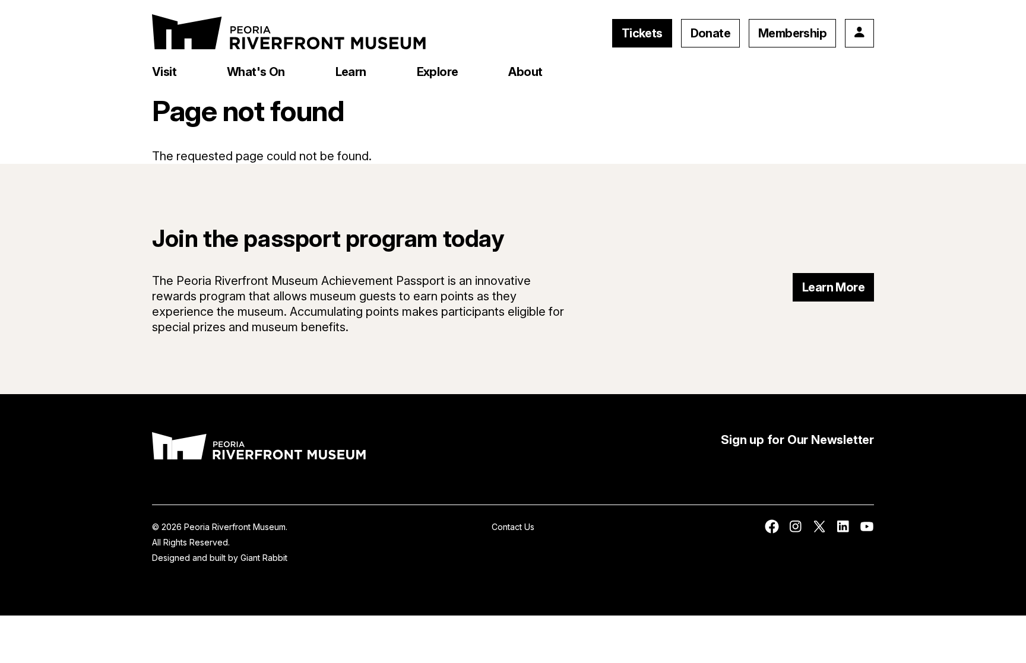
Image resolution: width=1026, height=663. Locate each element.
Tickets (642, 33)
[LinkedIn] (843, 530)
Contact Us (513, 527)
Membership (792, 33)
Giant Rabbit (263, 558)
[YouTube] (867, 530)
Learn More (833, 287)
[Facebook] (772, 530)
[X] (819, 530)
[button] (164, 71)
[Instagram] (795, 530)
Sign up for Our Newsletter (797, 440)
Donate (710, 33)
